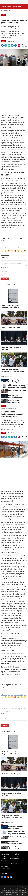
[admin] (11, 877)
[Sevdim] (9, 248)
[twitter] (5, 45)
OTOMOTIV (5, 856)
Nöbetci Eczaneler (5, 871)
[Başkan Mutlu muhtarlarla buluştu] (14, 338)
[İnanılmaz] (21, 248)
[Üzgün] (25, 248)
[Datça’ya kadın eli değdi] (14, 318)
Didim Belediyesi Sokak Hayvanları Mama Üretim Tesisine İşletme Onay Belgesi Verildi (13, 306)
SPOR (16, 856)
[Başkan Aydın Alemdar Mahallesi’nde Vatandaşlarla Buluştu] (14, 359)
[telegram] (12, 45)
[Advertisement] (14, 89)
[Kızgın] (15, 248)
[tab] (5, 257)
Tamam (21, 894)
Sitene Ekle (9, 883)
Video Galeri (4, 858)
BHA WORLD (5, 854)
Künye (22, 883)
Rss (4, 883)
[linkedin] (15, 45)
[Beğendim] (2, 248)
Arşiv (11, 860)
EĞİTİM (17, 854)
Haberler (5, 10)
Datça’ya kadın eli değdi (11, 327)
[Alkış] (5, 248)
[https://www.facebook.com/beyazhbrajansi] (2, 877)
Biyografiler (4, 860)
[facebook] (2, 45)
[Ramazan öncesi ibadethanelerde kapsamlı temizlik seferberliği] (14, 449)
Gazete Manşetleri (5, 868)
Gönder (5, 278)
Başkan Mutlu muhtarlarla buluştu (11, 348)
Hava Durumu (4, 866)
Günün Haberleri (14, 858)
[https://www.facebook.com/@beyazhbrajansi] (8, 877)
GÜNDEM (10, 10)
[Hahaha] (18, 248)
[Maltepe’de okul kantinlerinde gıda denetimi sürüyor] (14, 57)
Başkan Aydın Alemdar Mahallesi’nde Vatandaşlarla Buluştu (12, 370)
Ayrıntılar (17, 894)
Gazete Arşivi (13, 863)
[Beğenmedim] (12, 248)
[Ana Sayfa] (1, 10)
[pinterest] (19, 45)
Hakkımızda (16, 883)
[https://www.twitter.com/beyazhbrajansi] (5, 877)
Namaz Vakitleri (5, 873)
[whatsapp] (9, 45)
